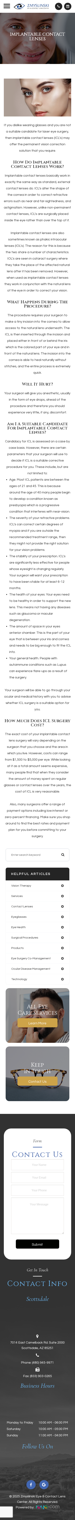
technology (19, 979)
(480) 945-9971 (43, 1362)
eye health (18, 927)
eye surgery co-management (31, 958)
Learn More (37, 1023)
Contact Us (37, 1081)
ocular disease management (30, 968)
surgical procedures (24, 937)
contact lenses (22, 906)
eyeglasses (19, 916)
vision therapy (21, 885)
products (17, 948)
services (17, 896)
